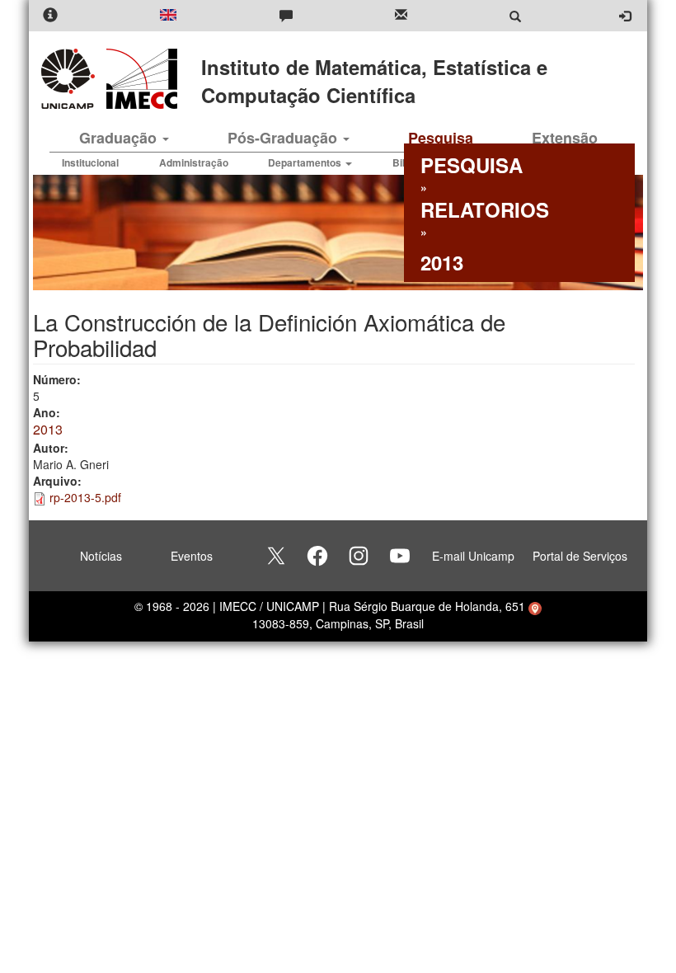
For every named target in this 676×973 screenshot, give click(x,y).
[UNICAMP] (71, 79)
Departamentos (306, 162)
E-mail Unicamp (473, 556)
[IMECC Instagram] (358, 555)
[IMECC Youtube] (399, 555)
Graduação (120, 137)
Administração (193, 162)
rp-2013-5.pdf (85, 497)
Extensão (565, 137)
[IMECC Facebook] (317, 555)
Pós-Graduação (284, 137)
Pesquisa (440, 137)
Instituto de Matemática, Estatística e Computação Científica (374, 81)
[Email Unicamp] (401, 16)
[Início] (139, 79)
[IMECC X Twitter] (276, 555)
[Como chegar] (535, 606)
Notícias (101, 556)
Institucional (90, 162)
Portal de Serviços (580, 556)
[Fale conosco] (286, 16)
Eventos (192, 556)
